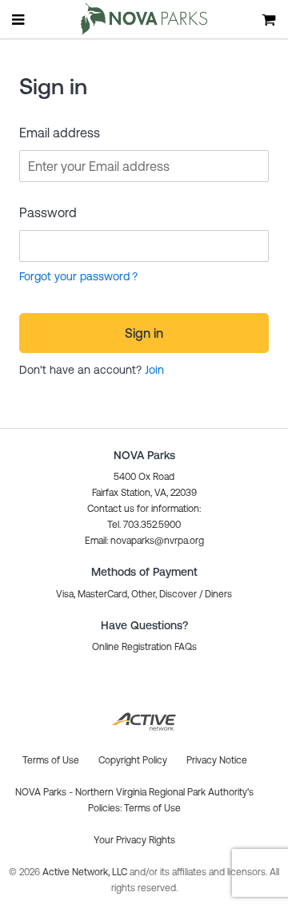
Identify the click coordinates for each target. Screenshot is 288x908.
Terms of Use (152, 808)
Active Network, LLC (86, 872)
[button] (144, 540)
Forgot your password (74, 276)
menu (19, 19)
